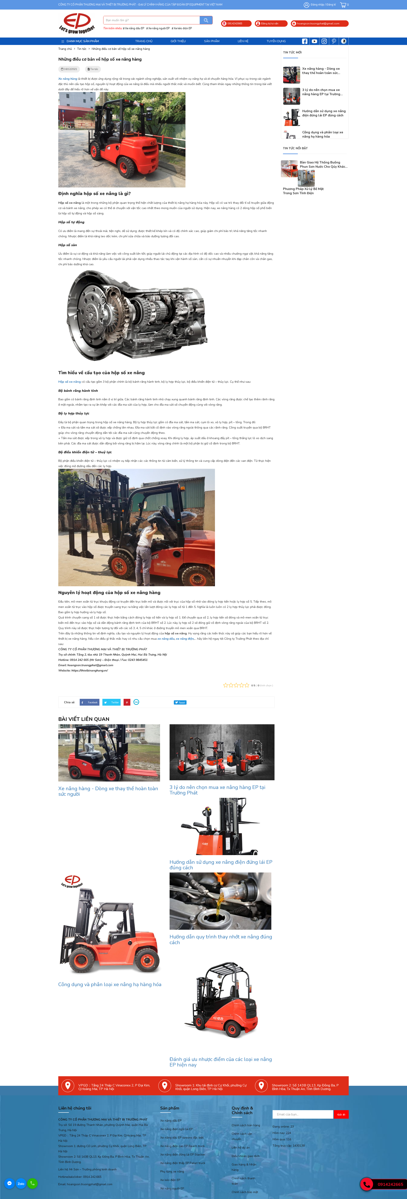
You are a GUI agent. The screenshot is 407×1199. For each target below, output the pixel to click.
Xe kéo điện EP (183, 28)
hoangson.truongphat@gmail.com (89, 1184)
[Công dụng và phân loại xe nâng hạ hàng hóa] (291, 133)
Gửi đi (341, 1114)
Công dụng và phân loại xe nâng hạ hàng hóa (110, 984)
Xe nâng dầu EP (134, 28)
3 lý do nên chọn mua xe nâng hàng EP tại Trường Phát (217, 790)
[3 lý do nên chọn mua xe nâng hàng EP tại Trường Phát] (291, 90)
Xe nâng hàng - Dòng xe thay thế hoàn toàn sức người (108, 791)
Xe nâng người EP (159, 28)
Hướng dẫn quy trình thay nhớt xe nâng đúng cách (221, 939)
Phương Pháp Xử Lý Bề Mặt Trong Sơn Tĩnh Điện (303, 191)
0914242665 (390, 1184)
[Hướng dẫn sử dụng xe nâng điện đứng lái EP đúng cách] (291, 112)
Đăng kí (331, 5)
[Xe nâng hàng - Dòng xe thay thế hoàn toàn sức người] (291, 69)
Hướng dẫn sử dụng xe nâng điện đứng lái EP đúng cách (221, 865)
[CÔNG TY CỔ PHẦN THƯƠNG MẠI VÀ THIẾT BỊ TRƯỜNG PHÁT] (76, 23)
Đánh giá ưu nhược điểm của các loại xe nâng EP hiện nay (221, 1062)
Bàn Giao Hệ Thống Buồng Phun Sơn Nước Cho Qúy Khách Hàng (323, 166)
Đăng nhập (317, 5)
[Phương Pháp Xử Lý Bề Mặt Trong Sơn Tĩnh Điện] (306, 172)
